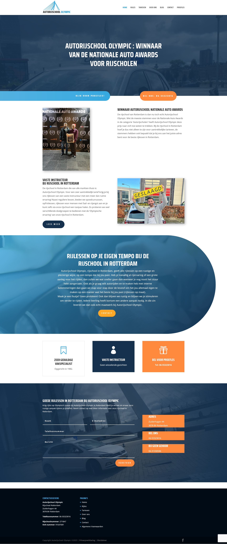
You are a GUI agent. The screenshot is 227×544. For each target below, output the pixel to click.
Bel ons (153, 433)
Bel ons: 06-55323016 (158, 96)
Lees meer (53, 224)
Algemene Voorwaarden (92, 526)
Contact (170, 8)
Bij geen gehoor (158, 445)
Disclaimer (102, 540)
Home (125, 8)
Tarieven (142, 8)
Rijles (132, 8)
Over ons (153, 8)
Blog (162, 8)
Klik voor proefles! (90, 95)
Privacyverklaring (87, 540)
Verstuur (125, 462)
